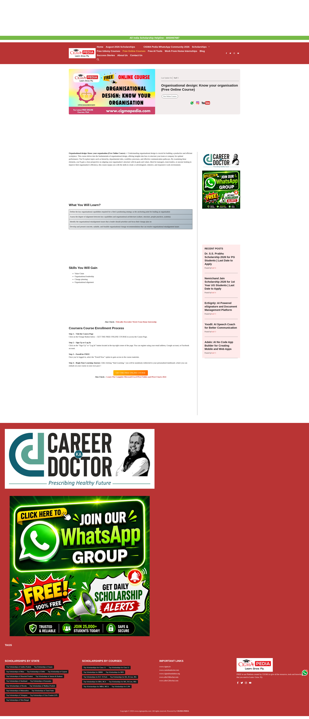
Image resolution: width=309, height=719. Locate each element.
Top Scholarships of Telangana (16, 695)
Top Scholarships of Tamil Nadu (43, 691)
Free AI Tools (155, 51)
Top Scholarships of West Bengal (17, 700)
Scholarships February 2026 (255, 651)
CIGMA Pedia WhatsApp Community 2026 (167, 47)
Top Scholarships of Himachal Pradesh (19, 676)
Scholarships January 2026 (277, 651)
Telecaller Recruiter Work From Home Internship (136, 322)
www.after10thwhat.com (168, 677)
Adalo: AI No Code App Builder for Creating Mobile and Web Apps (219, 345)
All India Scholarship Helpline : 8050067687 (154, 38)
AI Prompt (9, 651)
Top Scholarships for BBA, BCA (95, 682)
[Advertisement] (154, 18)
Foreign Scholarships (108, 651)
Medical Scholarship (162, 651)
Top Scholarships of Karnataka (40, 681)
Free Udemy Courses (108, 51)
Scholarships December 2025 (232, 651)
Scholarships (199, 47)
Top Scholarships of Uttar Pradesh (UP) (43, 695)
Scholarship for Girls (192, 651)
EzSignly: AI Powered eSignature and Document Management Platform (221, 306)
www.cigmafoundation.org (169, 674)
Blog (202, 51)
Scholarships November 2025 (53, 654)
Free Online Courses (134, 51)
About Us (122, 55)
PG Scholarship (177, 651)
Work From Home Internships (181, 51)
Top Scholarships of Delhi (36, 672)
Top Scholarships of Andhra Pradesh (18, 667)
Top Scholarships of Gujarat (57, 672)
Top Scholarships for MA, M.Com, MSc (123, 682)
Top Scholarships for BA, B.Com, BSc (123, 677)
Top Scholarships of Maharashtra (17, 691)
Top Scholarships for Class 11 (95, 667)
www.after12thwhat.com (168, 681)
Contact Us (136, 55)
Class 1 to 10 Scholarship (30, 651)
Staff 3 (213, 314)
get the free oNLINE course (130, 373)
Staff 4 (213, 268)
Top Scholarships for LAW (121, 686)
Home (100, 47)
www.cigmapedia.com (142, 711)
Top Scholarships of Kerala (16, 686)
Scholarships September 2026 (77, 654)
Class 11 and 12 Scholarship (51, 651)
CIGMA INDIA (183, 711)
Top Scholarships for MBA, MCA (96, 686)
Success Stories (106, 55)
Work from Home (129, 654)
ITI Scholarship (148, 651)
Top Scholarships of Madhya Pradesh (42, 686)
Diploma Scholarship (71, 651)
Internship (137, 651)
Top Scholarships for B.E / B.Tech (95, 677)
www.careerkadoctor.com (169, 670)
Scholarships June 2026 (32, 654)
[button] (98, 59)
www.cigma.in (165, 667)
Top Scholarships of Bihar (15, 672)
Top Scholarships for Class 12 (119, 667)
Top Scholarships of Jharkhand (16, 681)
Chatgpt (17, 651)
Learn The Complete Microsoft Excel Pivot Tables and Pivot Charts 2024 (135, 377)
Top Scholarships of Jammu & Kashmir (49, 676)
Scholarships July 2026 (13, 654)
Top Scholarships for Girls (99, 654)
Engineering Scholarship (89, 651)
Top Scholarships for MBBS (93, 672)
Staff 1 (176, 78)
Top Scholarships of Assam (43, 667)
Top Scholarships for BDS (115, 672)
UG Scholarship (116, 654)
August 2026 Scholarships (123, 47)
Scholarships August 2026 (210, 651)
